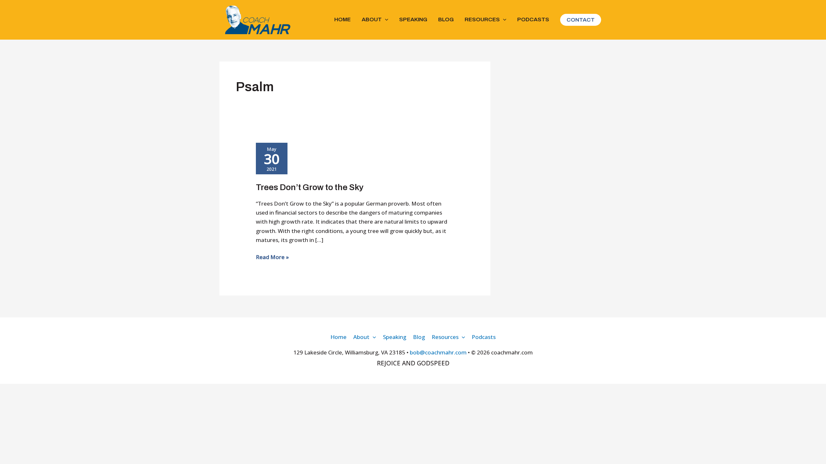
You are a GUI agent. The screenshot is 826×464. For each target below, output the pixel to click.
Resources (482, 19)
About (372, 19)
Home (342, 19)
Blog (446, 19)
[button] (385, 20)
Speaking (413, 19)
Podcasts (533, 19)
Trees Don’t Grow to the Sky (310, 187)
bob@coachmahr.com (438, 352)
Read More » (272, 257)
